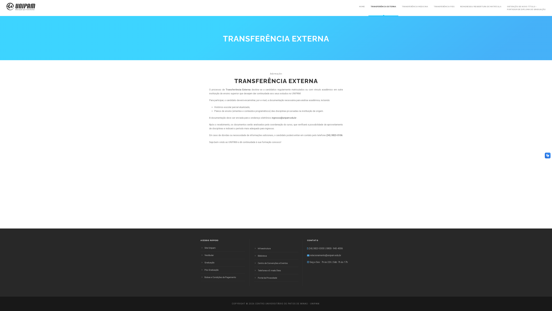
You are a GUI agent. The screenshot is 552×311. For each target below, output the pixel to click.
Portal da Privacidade (267, 278)
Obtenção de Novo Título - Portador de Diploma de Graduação (526, 8)
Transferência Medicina (415, 7)
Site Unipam (210, 248)
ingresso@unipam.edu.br (284, 117)
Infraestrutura (264, 248)
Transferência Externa (383, 7)
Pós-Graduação (212, 270)
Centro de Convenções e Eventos (273, 263)
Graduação (209, 262)
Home (362, 7)
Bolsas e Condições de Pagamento (220, 277)
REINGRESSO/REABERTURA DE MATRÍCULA (480, 7)
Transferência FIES (444, 7)
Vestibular (209, 255)
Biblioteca (262, 256)
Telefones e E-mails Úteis (269, 270)
